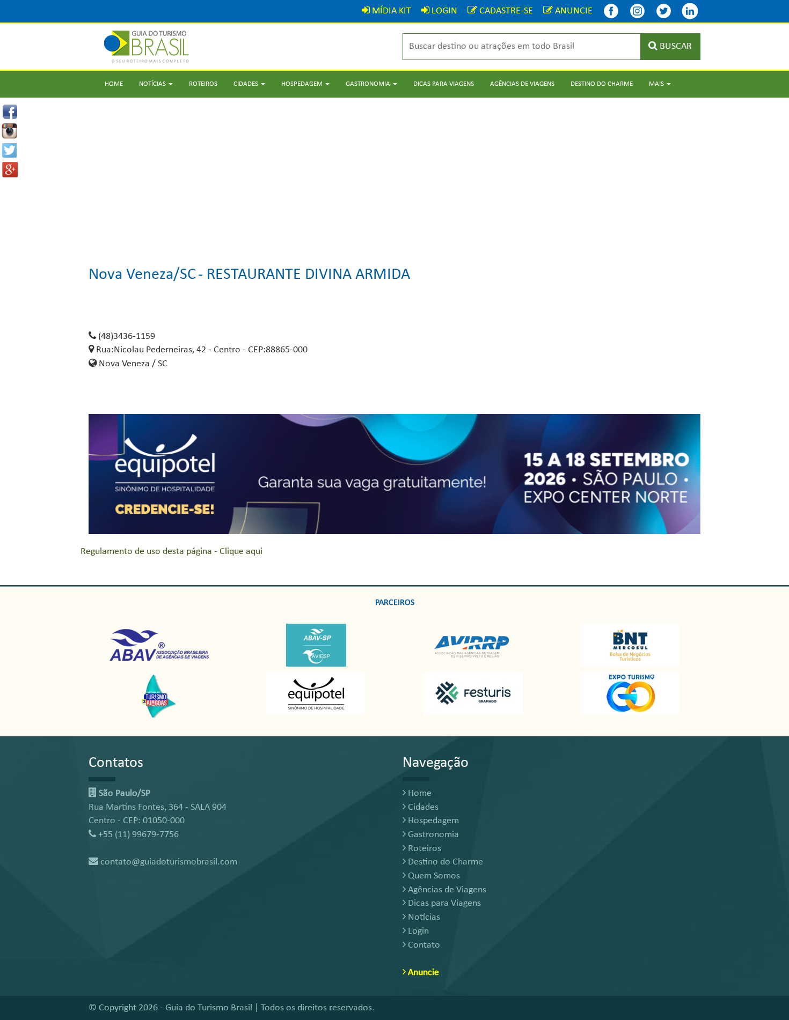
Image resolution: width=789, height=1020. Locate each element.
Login (417, 931)
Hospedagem (432, 821)
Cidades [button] (246, 83)
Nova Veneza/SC (142, 275)
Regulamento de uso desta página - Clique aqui (171, 551)
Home (114, 83)
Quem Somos (433, 876)
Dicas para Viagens (443, 83)
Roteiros (203, 83)
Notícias (423, 917)
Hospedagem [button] (302, 83)
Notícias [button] (153, 83)
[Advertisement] (394, 173)
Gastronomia (432, 835)
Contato (423, 945)
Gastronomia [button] (369, 83)
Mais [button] (657, 83)
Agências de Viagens (522, 83)
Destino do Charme (602, 83)
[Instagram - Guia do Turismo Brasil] (637, 11)
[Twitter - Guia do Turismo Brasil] (663, 11)
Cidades (422, 807)
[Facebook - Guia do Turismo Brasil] (611, 11)
